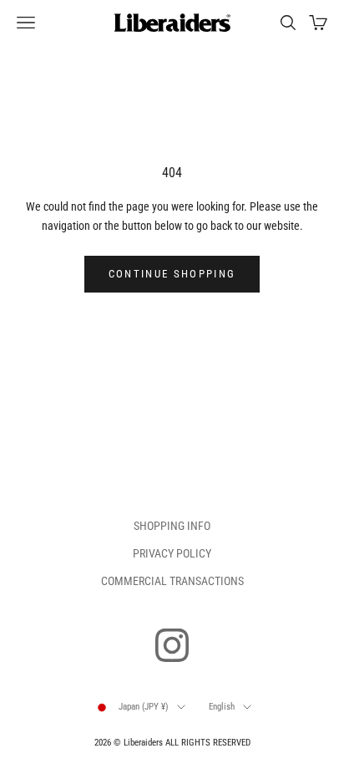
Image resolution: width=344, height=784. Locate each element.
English (222, 706)
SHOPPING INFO (172, 525)
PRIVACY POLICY (172, 553)
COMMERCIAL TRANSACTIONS (172, 581)
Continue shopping (172, 273)
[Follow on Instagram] (172, 645)
